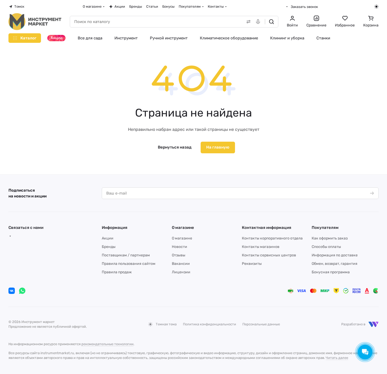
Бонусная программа (331, 272)
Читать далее (337, 358)
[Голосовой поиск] (259, 21)
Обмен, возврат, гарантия (334, 263)
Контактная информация (266, 227)
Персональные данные (261, 324)
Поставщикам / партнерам (126, 255)
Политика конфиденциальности (209, 324)
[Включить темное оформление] (376, 6)
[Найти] (271, 21)
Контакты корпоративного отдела (272, 238)
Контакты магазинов (260, 246)
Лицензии (181, 272)
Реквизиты (252, 263)
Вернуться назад (174, 147)
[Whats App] (22, 291)
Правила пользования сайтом (128, 263)
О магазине (183, 227)
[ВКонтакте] (11, 291)
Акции (107, 238)
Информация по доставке (335, 255)
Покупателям (325, 227)
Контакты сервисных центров (269, 255)
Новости (179, 246)
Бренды (109, 246)
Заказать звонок (304, 7)
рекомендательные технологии (107, 344)
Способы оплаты (326, 246)
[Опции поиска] (247, 21)
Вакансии (181, 263)
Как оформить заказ (330, 238)
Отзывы (178, 255)
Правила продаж (117, 272)
